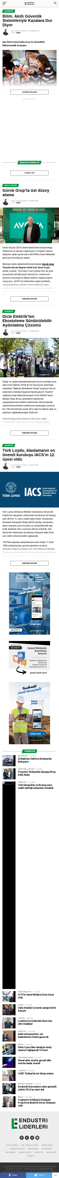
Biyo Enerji (10, 1152)
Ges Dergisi (51, 1152)
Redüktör (38, 1152)
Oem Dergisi (33, 1149)
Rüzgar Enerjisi (17, 1149)
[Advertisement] (29, 130)
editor (18, 33)
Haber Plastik (25, 1152)
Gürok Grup (48, 264)
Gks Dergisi (46, 1149)
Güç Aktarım (12, 1145)
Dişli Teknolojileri (29, 1145)
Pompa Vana (46, 1145)
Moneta (30, 1156)
